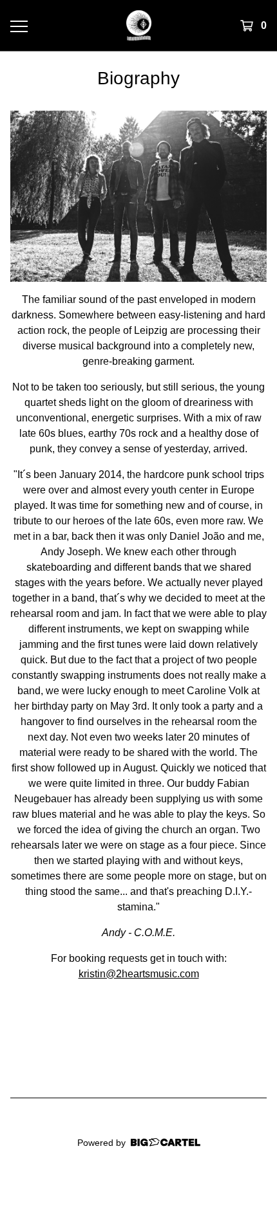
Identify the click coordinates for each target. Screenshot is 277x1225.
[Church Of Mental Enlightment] (139, 25)
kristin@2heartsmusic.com (139, 973)
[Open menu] (18, 25)
